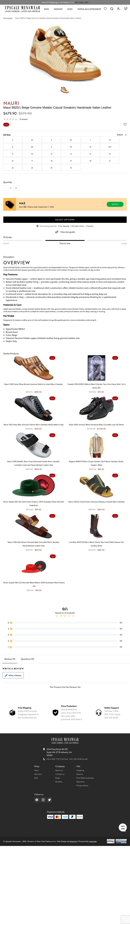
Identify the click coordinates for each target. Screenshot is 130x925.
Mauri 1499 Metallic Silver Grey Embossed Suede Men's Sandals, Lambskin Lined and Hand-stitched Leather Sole (33, 463)
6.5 (71, 140)
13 (71, 154)
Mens (36, 770)
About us (59, 770)
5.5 (32, 140)
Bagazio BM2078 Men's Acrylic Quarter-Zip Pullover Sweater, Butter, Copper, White (96, 463)
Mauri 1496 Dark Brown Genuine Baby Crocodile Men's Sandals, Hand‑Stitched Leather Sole (34, 544)
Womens (38, 774)
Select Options (65, 219)
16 (12, 161)
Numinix (73, 841)
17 (32, 161)
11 (12, 154)
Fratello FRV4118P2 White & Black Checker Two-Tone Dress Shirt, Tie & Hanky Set (96, 386)
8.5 (32, 147)
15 (109, 154)
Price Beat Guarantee (85, 778)
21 (109, 161)
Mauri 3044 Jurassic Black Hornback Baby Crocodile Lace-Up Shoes (96, 425)
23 (32, 168)
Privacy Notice (82, 785)
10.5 (110, 147)
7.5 (110, 140)
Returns (79, 774)
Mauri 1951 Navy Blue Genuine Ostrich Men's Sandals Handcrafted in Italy (33, 425)
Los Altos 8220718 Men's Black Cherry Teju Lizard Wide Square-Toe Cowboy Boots (96, 544)
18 (51, 161)
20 (90, 161)
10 (90, 147)
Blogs (57, 778)
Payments (80, 781)
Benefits (58, 781)
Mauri (11, 103)
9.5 (71, 147)
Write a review (15, 675)
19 (71, 161)
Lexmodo (93, 841)
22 (12, 168)
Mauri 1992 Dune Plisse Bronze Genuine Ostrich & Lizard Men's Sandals (33, 384)
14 (90, 154)
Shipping (80, 770)
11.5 (32, 154)
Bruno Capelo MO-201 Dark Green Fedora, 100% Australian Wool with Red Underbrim (33, 503)
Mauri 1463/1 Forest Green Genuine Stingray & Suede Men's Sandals (96, 502)
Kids (36, 778)
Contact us (59, 774)
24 (51, 168)
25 (71, 168)
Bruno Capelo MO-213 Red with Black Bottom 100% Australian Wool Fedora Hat (34, 584)
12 (51, 154)
